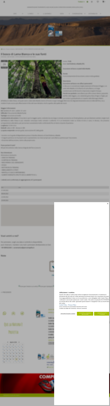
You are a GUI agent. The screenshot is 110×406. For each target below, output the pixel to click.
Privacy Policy (72, 305)
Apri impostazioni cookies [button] (68, 313)
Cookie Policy (63, 305)
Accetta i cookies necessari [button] (85, 314)
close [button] (108, 204)
